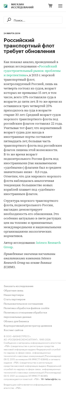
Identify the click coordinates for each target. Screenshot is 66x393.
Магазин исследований (22, 6)
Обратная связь (13, 290)
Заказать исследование (18, 286)
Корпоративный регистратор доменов (28, 326)
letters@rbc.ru (52, 379)
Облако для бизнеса (16, 321)
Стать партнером (14, 299)
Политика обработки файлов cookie (26, 308)
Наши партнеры (14, 295)
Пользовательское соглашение (23, 304)
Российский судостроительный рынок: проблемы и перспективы (32, 71)
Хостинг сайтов (13, 330)
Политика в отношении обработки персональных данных (25, 314)
